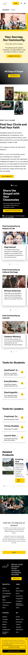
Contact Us (5, 605)
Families (4, 622)
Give (15, 3)
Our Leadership (6, 593)
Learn (18, 584)
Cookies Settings (14, 647)
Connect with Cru (14, 56)
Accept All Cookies (14, 651)
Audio (17, 588)
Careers (18, 624)
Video (17, 607)
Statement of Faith (6, 596)
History (4, 588)
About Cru (16, 578)
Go (17, 613)
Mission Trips (19, 619)
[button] (11, 351)
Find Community (7, 176)
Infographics (19, 598)
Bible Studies (19, 591)
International (19, 629)
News (4, 600)
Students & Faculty (5, 632)
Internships (19, 622)
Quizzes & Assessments (19, 604)
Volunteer (18, 627)
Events (18, 617)
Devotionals (19, 596)
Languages (19, 601)
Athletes (4, 617)
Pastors (4, 627)
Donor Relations (6, 602)
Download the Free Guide (13, 210)
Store (3, 607)
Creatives (5, 619)
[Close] (26, 639)
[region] (14, 646)
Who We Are (6, 591)
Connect (5, 613)
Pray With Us (14, 75)
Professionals (6, 629)
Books (17, 593)
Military (4, 624)
